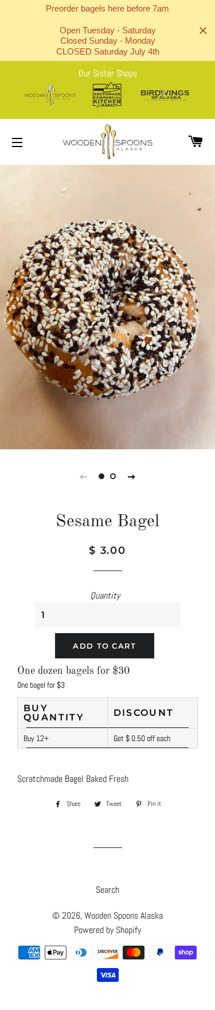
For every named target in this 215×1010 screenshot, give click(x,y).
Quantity (105, 595)
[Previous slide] (83, 476)
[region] (107, 30)
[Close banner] (203, 30)
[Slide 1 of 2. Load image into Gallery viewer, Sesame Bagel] (102, 476)
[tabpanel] (107, 305)
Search (107, 890)
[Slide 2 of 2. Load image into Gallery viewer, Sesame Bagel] (113, 476)
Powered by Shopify (107, 930)
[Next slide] (131, 476)
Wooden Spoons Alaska (123, 915)
